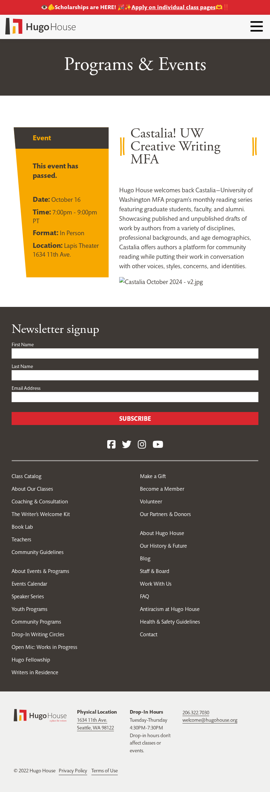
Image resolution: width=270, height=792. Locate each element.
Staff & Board (154, 571)
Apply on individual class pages (173, 7)
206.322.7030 (195, 712)
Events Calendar (29, 583)
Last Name (22, 366)
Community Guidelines (38, 552)
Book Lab (22, 526)
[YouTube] (158, 445)
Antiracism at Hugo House (170, 609)
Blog (145, 558)
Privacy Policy (73, 770)
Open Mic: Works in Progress (44, 647)
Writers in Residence (35, 672)
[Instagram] (142, 445)
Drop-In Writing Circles (38, 634)
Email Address (26, 388)
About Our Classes (32, 488)
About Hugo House (162, 533)
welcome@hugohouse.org (209, 720)
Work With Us (156, 583)
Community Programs (36, 621)
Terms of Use (104, 770)
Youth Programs (29, 609)
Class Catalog (26, 476)
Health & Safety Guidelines (170, 621)
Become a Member (162, 488)
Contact (149, 634)
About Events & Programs (40, 571)
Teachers (21, 539)
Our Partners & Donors (165, 514)
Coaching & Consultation (40, 501)
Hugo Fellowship (31, 659)
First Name (23, 344)
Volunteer (151, 501)
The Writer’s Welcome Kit (41, 514)
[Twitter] (126, 445)
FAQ (144, 596)
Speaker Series (28, 596)
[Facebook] (111, 445)
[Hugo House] (40, 715)
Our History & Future (163, 545)
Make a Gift (153, 476)
